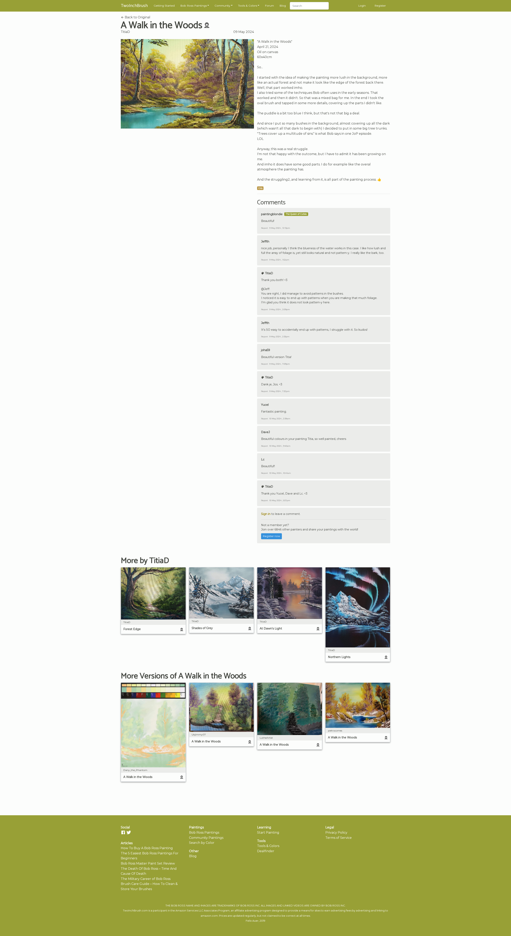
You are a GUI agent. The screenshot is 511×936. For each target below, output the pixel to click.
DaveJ (265, 432)
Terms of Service (338, 838)
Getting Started (164, 5)
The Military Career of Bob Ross (145, 879)
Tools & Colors (247, 5)
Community (222, 5)
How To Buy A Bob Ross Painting (147, 848)
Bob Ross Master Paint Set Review (148, 863)
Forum (269, 5)
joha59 (265, 350)
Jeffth (265, 241)
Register (380, 5)
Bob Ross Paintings (193, 5)
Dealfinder (265, 851)
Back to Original (137, 17)
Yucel (265, 405)
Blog (282, 5)
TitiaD (125, 32)
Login (362, 5)
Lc (262, 459)
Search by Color (201, 843)
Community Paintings (206, 838)
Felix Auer (252, 920)
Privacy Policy (336, 832)
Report (264, 228)
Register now (271, 536)
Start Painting (268, 832)
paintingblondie (272, 214)
